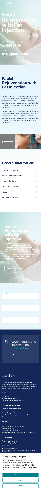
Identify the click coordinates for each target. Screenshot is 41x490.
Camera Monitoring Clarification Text (13, 400)
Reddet (20, 485)
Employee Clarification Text (10, 398)
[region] (20, 471)
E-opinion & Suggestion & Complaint (13, 426)
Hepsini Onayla (20, 475)
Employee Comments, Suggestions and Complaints (18, 432)
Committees (5, 411)
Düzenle (20, 480)
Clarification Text (7, 396)
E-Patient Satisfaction (8, 428)
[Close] (39, 455)
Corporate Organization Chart (11, 408)
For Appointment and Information (20, 345)
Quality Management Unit (10, 413)
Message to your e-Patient (10, 430)
